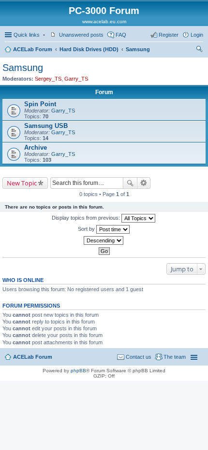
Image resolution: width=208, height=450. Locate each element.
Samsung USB (46, 125)
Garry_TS (76, 79)
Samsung (138, 49)
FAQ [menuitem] (121, 35)
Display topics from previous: (86, 218)
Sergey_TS (48, 79)
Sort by (87, 229)
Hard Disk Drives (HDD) (89, 49)
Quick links (27, 35)
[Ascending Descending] (104, 240)
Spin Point (40, 104)
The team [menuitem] (174, 357)
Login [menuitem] (197, 35)
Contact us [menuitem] (138, 357)
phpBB (78, 370)
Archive (35, 147)
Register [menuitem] (168, 35)
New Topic (22, 183)
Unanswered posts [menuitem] (81, 35)
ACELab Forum (32, 49)
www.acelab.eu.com (104, 21)
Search (130, 183)
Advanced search (143, 183)
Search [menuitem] (199, 50)
